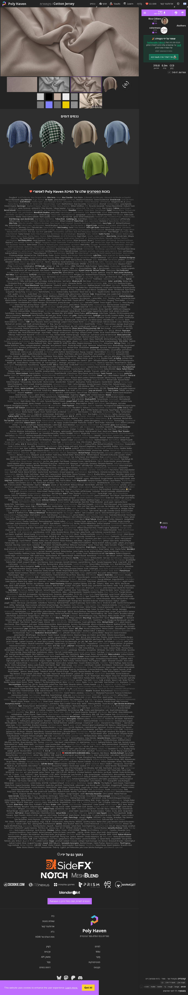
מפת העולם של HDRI (44, 936)
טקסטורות (45, 4)
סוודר (163, 978)
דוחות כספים (45, 967)
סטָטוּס (97, 967)
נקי (162, 982)
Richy (163, 527)
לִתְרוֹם (97, 946)
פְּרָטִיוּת (47, 951)
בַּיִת (52, 915)
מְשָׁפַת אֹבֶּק (181, 982)
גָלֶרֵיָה (139, 3)
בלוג (52, 931)
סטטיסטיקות (94, 962)
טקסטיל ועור (172, 978)
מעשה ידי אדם (170, 982)
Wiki (98, 951)
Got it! (88, 987)
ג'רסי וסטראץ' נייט (153, 978)
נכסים (92, 3)
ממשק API (46, 956)
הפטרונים (94, 191)
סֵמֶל (49, 962)
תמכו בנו (152, 3)
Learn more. (71, 987)
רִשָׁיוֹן (48, 946)
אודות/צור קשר (166, 3)
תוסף (104, 3)
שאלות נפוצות (48, 921)
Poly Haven (17, 4)
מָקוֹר (98, 956)
